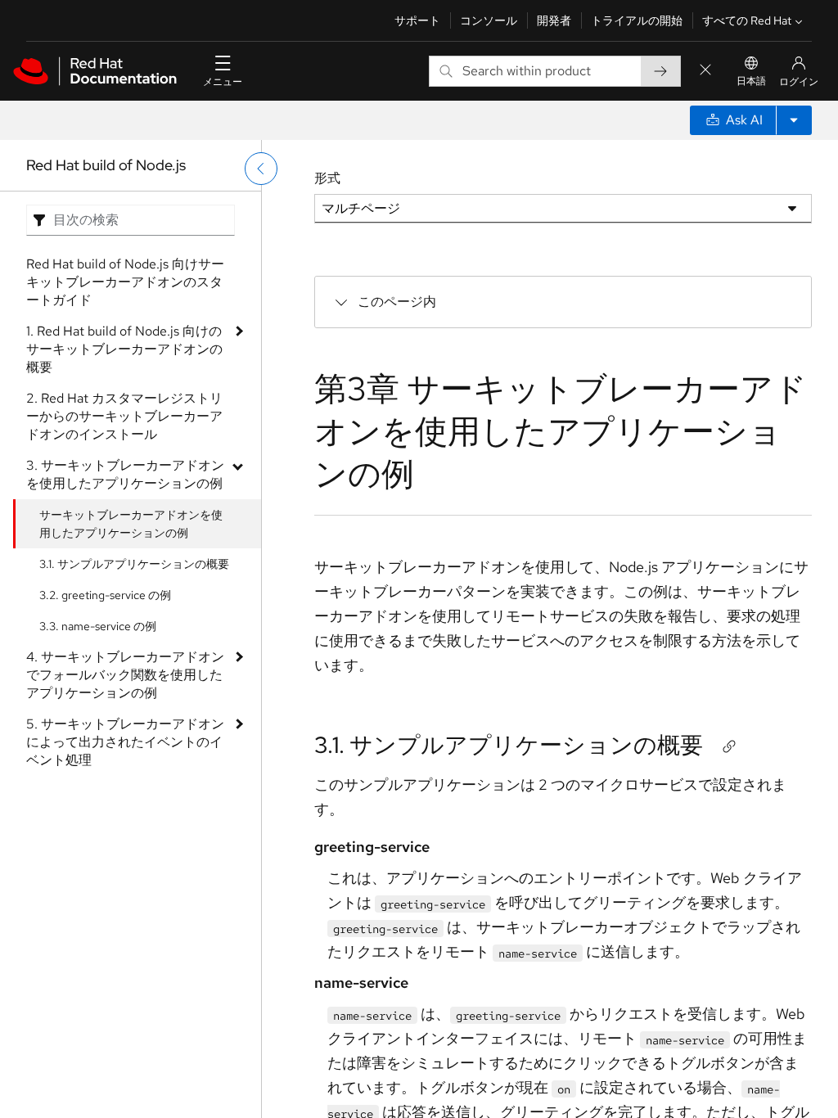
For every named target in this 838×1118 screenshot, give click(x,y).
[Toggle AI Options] (794, 120)
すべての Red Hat (746, 20)
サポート (417, 20)
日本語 (751, 81)
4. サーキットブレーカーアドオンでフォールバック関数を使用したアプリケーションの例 (125, 674)
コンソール (488, 20)
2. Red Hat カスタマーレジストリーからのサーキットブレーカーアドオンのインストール (124, 416)
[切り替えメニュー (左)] (261, 168)
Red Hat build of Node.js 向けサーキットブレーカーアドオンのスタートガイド (125, 282)
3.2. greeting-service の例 (105, 595)
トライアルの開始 (637, 20)
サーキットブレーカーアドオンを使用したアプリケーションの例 (131, 523)
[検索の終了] (705, 70)
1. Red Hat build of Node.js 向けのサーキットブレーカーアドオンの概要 (124, 349)
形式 (327, 178)
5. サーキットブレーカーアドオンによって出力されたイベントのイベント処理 (125, 742)
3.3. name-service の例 (97, 626)
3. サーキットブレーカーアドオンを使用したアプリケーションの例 (125, 474)
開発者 (554, 20)
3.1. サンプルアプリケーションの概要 (134, 564)
